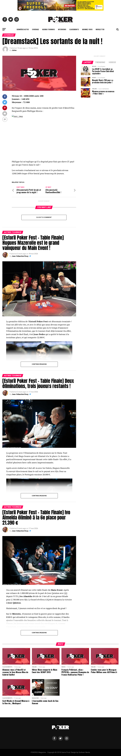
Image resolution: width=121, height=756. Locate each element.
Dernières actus (23, 29)
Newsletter (100, 29)
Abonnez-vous (87, 29)
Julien (14, 50)
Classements (74, 29)
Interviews (62, 29)
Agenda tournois (48, 29)
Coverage (35, 29)
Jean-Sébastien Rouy (20, 256)
